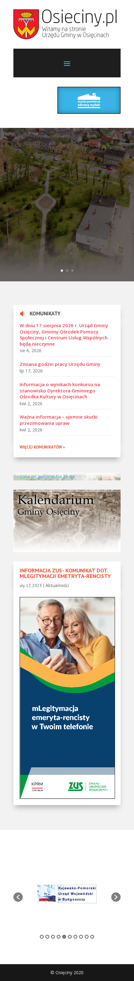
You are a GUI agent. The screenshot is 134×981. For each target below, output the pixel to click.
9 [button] (87, 937)
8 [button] (81, 937)
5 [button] (64, 937)
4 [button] (58, 937)
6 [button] (70, 937)
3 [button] (53, 937)
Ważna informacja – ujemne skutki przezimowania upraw (59, 420)
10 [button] (92, 937)
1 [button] (42, 937)
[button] (18, 897)
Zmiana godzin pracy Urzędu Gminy (60, 364)
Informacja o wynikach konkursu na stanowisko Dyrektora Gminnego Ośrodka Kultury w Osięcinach (60, 390)
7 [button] (75, 937)
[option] (67, 894)
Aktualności (57, 585)
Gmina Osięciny (42, 172)
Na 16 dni (65, 476)
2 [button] (47, 937)
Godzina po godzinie (34, 476)
